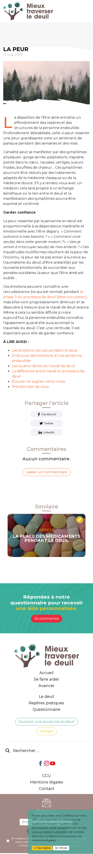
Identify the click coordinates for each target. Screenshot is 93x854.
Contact (46, 731)
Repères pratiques (46, 703)
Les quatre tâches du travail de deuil (43, 366)
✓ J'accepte (42, 847)
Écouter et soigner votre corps (38, 381)
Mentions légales (46, 782)
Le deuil (46, 696)
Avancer (46, 685)
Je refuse (61, 847)
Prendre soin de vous (30, 387)
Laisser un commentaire (46, 472)
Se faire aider (46, 679)
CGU (46, 775)
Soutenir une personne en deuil (46, 722)
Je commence (46, 619)
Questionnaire (46, 709)
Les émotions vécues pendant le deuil (44, 350)
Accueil (46, 672)
